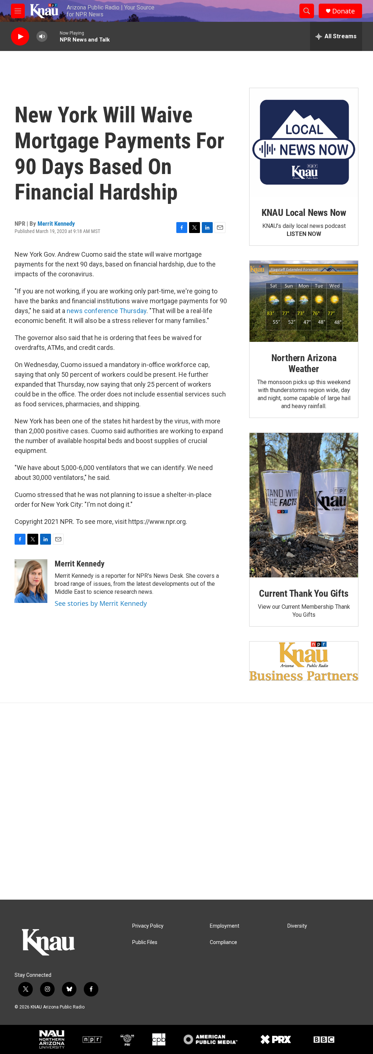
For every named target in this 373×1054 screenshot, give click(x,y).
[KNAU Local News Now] (304, 142)
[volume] (42, 36)
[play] (20, 36)
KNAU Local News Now (304, 212)
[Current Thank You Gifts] (304, 505)
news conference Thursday (106, 311)
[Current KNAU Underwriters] (304, 661)
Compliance (223, 942)
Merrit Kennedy (56, 223)
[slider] (53, 36)
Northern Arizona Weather (304, 363)
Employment (224, 926)
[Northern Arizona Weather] (304, 301)
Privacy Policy (148, 926)
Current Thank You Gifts (303, 593)
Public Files (144, 942)
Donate (343, 11)
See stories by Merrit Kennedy (101, 603)
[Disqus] (186, 801)
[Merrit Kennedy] (31, 581)
